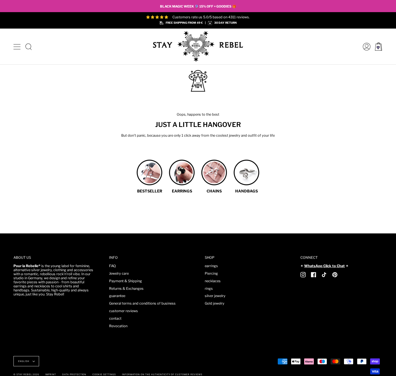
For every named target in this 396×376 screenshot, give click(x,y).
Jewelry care (119, 273)
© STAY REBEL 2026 (26, 374)
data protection (74, 374)
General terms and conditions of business (142, 303)
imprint (50, 374)
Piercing (211, 273)
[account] (365, 46)
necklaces (213, 281)
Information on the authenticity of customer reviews (162, 374)
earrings (211, 266)
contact (115, 318)
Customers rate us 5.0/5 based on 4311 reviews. (211, 17)
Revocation (118, 326)
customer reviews (123, 311)
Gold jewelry (214, 303)
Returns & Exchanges (126, 289)
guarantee (117, 296)
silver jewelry (215, 296)
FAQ (112, 266)
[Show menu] (17, 47)
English (24, 361)
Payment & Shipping (125, 281)
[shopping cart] (378, 46)
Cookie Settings (104, 374)
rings (209, 289)
